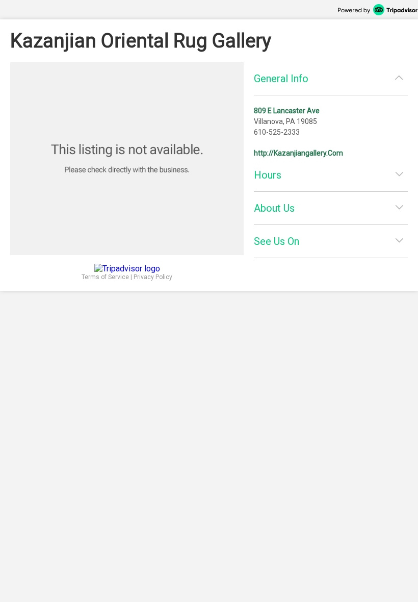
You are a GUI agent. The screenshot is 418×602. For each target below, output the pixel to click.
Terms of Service (105, 277)
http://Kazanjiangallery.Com (298, 153)
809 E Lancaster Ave (287, 111)
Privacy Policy (153, 277)
